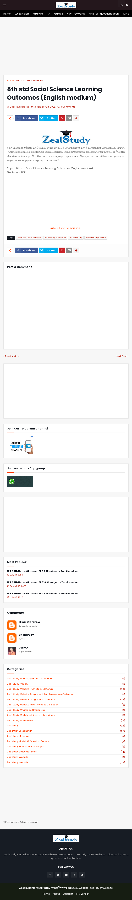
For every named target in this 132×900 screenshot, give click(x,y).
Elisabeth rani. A (29, 622)
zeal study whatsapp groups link (66, 710)
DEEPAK (23, 647)
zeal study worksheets (66, 720)
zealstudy (66, 725)
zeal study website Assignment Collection (66, 699)
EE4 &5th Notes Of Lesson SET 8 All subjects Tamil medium (42, 571)
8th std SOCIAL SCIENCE (66, 228)
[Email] (69, 118)
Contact (68, 894)
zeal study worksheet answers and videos (66, 715)
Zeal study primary (66, 684)
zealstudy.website (66, 762)
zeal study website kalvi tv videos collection (66, 704)
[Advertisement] (66, 46)
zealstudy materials (66, 736)
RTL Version (83, 894)
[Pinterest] (62, 118)
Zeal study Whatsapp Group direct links (66, 678)
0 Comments (67, 106)
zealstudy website (66, 757)
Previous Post (12, 356)
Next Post (121, 356)
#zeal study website (96, 237)
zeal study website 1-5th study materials (66, 689)
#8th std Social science (29, 80)
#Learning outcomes (55, 237)
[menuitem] (7, 13)
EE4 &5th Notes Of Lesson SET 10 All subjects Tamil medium (43, 582)
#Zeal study (76, 237)
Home (10, 80)
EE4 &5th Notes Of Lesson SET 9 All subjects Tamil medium (42, 593)
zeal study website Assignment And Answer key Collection (66, 694)
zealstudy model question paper (66, 746)
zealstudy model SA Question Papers (66, 741)
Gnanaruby (26, 635)
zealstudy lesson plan (66, 731)
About (56, 894)
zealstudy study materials (66, 751)
